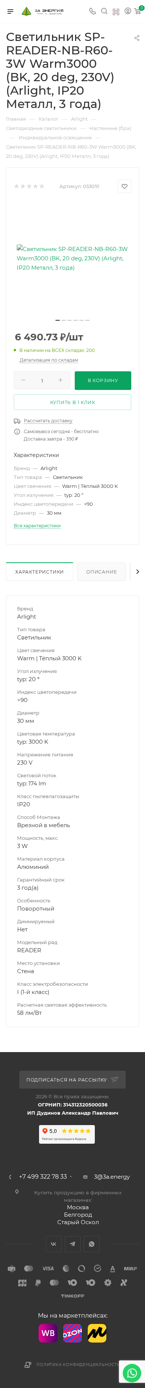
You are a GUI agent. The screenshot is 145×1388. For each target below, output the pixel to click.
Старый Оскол (78, 1222)
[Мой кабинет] (128, 11)
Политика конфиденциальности (78, 1364)
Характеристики (39, 572)
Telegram (73, 1244)
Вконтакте (54, 1244)
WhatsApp (92, 1244)
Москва (78, 1207)
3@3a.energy (112, 1176)
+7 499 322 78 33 (43, 1177)
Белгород (78, 1214)
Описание (101, 572)
